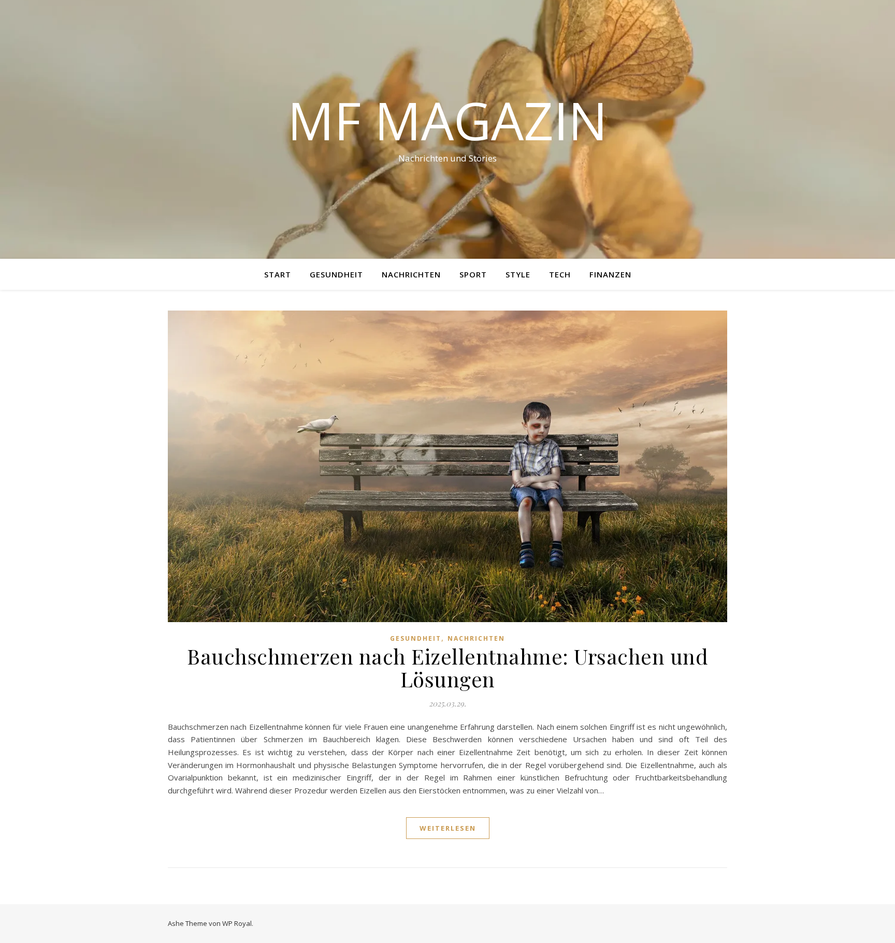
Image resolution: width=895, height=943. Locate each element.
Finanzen (610, 274)
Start (277, 274)
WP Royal (237, 923)
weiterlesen (448, 828)
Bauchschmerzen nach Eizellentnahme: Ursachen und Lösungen (447, 667)
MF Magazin (447, 120)
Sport (473, 274)
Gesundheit (336, 274)
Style (518, 274)
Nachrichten (411, 274)
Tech (560, 274)
